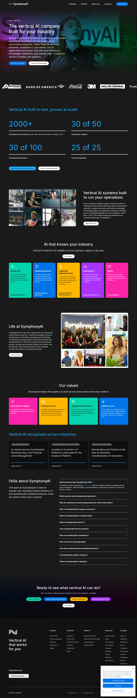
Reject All (118, 685)
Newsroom (123, 642)
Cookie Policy (117, 676)
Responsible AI (89, 645)
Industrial (53, 642)
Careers (122, 660)
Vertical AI (123, 639)
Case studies (109, 642)
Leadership (124, 657)
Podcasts (108, 651)
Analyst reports (110, 636)
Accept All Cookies (118, 680)
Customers (123, 648)
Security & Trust (88, 693)
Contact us (123, 663)
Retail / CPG (54, 636)
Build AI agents (89, 642)
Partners (123, 654)
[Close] (133, 668)
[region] (118, 681)
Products (53, 630)
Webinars (108, 657)
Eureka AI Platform (90, 636)
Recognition (124, 651)
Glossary (108, 648)
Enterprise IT (54, 645)
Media (52, 648)
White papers (109, 660)
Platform (87, 630)
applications (88, 485)
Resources (109, 630)
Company (123, 630)
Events (122, 645)
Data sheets (109, 645)
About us (123, 636)
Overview (70, 636)
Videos (107, 654)
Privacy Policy (72, 693)
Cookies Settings (118, 690)
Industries (70, 630)
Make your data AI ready (92, 639)
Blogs (107, 639)
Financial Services (56, 639)
